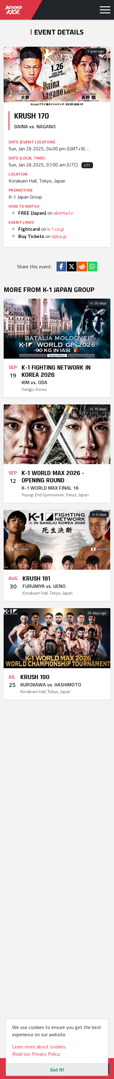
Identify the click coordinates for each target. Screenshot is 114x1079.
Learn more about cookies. (39, 1046)
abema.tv (63, 212)
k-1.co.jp (55, 229)
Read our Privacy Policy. (36, 1053)
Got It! (57, 1069)
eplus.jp (59, 236)
